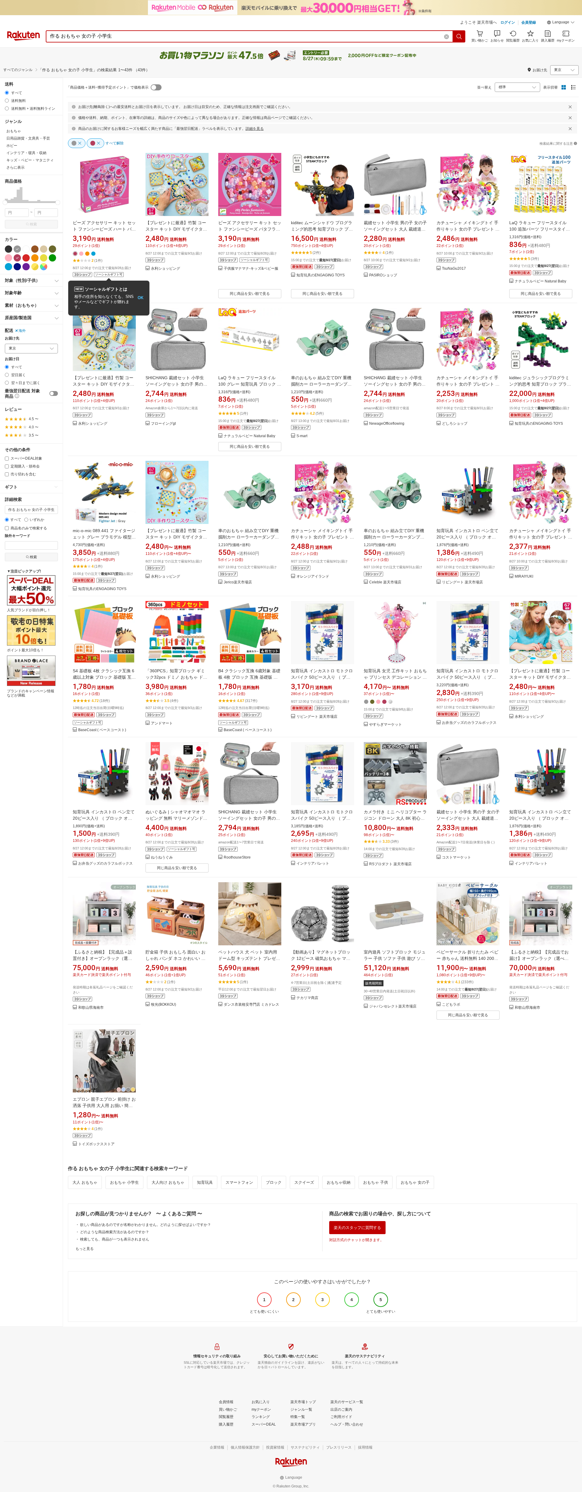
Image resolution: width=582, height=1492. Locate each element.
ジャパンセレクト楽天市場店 (392, 1006)
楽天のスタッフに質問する (357, 1227)
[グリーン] (52, 258)
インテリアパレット (312, 864)
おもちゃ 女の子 (415, 1182)
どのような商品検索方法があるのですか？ (114, 1232)
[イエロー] (43, 258)
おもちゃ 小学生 (124, 1182)
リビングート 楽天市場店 (462, 582)
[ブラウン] (34, 249)
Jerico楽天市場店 (238, 582)
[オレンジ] (34, 258)
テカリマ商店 (307, 998)
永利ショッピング (165, 269)
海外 (22, 331)
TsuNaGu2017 (454, 269)
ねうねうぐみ (162, 857)
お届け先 (12, 338)
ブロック (274, 1182)
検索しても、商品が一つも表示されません (114, 1239)
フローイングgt (163, 424)
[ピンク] (8, 258)
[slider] (5, 202)
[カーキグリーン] (52, 249)
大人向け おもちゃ (168, 1182)
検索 (33, 224)
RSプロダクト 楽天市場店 (390, 864)
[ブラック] (8, 249)
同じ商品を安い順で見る (250, 294)
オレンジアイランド (312, 577)
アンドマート (162, 723)
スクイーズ (304, 1182)
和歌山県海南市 (91, 1008)
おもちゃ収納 (338, 1182)
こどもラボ (451, 1005)
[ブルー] (8, 266)
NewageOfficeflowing (386, 424)
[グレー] (17, 249)
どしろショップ (454, 424)
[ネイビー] (17, 266)
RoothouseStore (237, 857)
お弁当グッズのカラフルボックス (469, 723)
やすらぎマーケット (385, 725)
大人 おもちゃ (84, 1182)
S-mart (301, 436)
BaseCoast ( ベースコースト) (102, 730)
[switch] (53, 393)
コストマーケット (456, 857)
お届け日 (12, 359)
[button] (561, 23)
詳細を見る (255, 129)
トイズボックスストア (96, 1144)
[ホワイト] (26, 249)
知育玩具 (205, 1182)
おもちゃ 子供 (375, 1182)
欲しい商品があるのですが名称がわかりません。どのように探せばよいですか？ (145, 1225)
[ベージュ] (43, 249)
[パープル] (26, 266)
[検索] (459, 36)
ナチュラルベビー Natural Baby (540, 281)
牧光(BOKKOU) (163, 1005)
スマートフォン (239, 1182)
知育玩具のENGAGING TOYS (320, 275)
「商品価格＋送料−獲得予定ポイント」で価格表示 (107, 87)
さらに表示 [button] (15, 167)
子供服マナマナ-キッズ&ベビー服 (251, 269)
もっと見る (84, 1249)
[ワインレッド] (17, 258)
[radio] (7, 93)
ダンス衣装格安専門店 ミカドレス (251, 1005)
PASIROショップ (383, 275)
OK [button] (140, 297)
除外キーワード (17, 536)
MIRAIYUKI (524, 577)
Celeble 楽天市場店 (385, 582)
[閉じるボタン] (570, 107)
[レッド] (26, 258)
